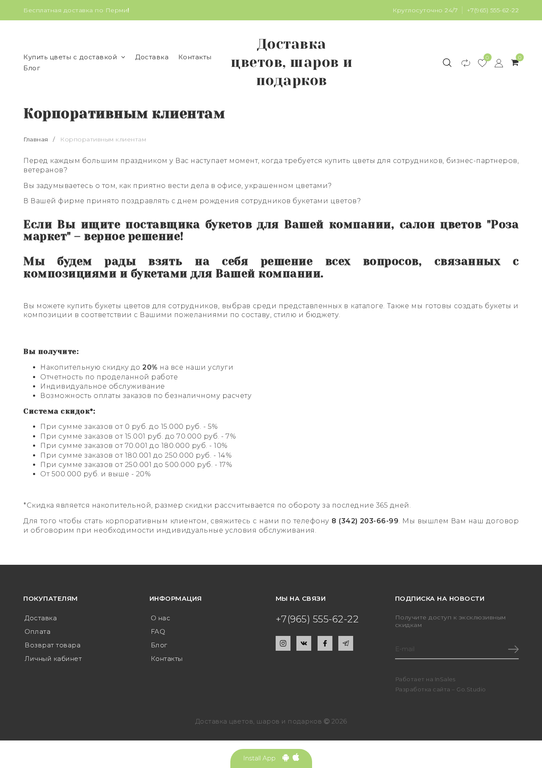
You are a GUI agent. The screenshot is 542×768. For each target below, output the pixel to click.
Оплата (37, 631)
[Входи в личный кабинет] (495, 62)
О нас (161, 618)
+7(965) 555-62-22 (493, 10)
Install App (262, 758)
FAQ (158, 631)
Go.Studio (471, 689)
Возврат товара (52, 645)
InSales (445, 679)
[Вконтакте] (303, 643)
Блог (31, 68)
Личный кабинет (53, 659)
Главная (36, 139)
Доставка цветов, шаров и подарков (292, 62)
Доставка (152, 57)
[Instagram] (283, 643)
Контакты (195, 57)
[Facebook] (325, 643)
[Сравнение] (462, 62)
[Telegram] (345, 643)
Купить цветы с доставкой (70, 57)
